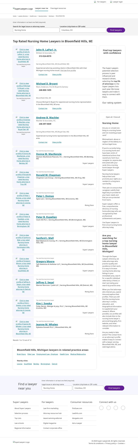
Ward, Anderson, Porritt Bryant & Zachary (52, 87)
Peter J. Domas (45, 196)
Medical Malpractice (78, 354)
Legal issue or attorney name (53, 384)
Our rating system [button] (111, 102)
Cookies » (121, 443)
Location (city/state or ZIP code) (72, 26)
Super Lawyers (20, 402)
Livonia (19, 364)
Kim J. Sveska (44, 303)
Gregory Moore (45, 261)
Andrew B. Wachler (47, 117)
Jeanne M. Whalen (47, 324)
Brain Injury (21, 354)
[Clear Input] (57, 30)
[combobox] (36, 30)
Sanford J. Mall (45, 238)
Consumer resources (81, 402)
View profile (56, 74)
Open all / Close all (113, 117)
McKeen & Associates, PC (45, 53)
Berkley (36, 364)
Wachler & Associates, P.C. (46, 121)
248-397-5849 (45, 123)
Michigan (51, 16)
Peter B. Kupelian (46, 217)
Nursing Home (43, 16)
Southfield (28, 364)
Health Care (33, 16)
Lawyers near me (41, 8)
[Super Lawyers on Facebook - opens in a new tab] (101, 408)
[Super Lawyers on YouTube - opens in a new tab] (116, 408)
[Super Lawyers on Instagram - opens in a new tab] (109, 408)
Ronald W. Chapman (48, 175)
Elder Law (31, 354)
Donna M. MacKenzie (49, 154)
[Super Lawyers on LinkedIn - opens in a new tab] (123, 408)
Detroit (54, 364)
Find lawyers (116, 30)
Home (14, 16)
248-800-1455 (45, 90)
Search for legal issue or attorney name (29, 26)
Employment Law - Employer (47, 354)
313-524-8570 (45, 56)
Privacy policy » (111, 443)
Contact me (42, 74)
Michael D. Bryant (47, 83)
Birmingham (45, 364)
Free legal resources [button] (58, 8)
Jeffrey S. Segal (45, 282)
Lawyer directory (23, 16)
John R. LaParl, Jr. (46, 49)
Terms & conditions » (97, 443)
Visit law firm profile (68, 70)
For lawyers (48, 402)
